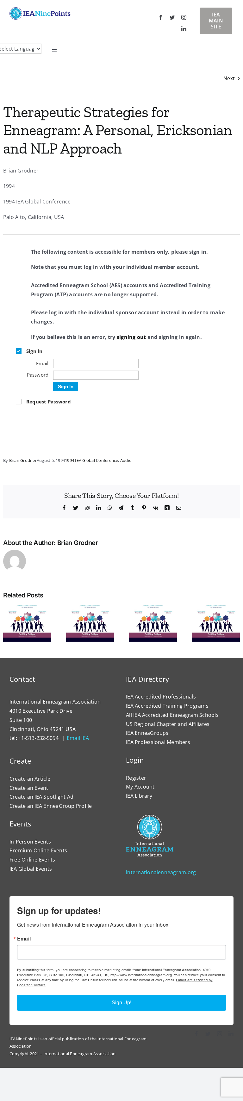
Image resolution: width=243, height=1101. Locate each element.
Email (24, 938)
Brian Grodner (23, 460)
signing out (131, 337)
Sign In (65, 386)
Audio (126, 460)
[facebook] (160, 17)
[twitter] (172, 17)
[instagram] (183, 17)
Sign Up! (121, 1002)
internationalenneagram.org (161, 872)
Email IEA (78, 738)
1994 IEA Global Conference (91, 460)
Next (229, 78)
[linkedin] (183, 28)
